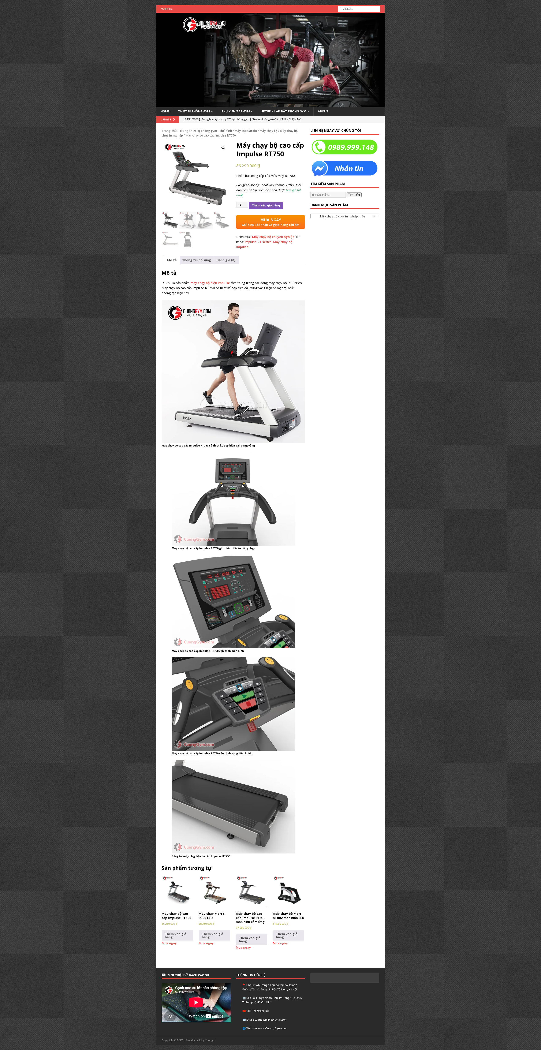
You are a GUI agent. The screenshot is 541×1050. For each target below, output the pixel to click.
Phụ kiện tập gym (235, 111)
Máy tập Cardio (246, 131)
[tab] (172, 260)
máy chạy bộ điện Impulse (210, 283)
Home (165, 111)
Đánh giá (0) (225, 260)
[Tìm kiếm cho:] (359, 9)
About (323, 111)
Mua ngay (169, 943)
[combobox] (344, 216)
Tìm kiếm (354, 194)
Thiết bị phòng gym (194, 111)
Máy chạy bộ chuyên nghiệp (273, 237)
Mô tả (172, 260)
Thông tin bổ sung (196, 260)
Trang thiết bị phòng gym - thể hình (205, 131)
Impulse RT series (258, 242)
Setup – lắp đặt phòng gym (283, 111)
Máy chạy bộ (268, 131)
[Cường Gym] (270, 104)
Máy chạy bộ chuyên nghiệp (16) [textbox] (343, 216)
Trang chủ (169, 131)
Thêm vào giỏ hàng (266, 205)
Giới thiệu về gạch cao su (188, 975)
